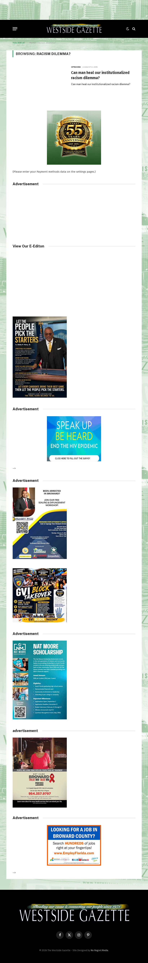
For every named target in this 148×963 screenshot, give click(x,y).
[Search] (133, 29)
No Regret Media (99, 950)
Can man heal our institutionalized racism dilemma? (100, 75)
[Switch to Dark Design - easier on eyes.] (127, 28)
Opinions (76, 67)
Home (32, 42)
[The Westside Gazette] (74, 29)
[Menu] (15, 29)
